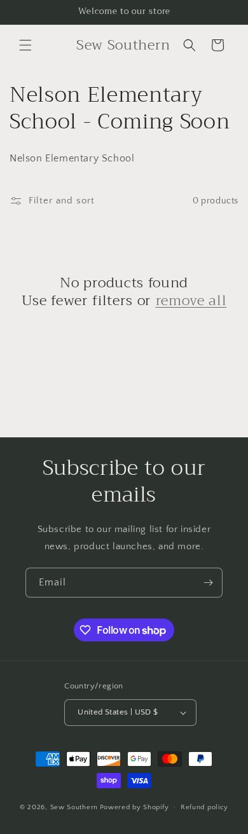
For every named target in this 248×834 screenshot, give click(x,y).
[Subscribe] (208, 583)
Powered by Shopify (134, 806)
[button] (25, 45)
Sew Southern (74, 806)
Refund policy (204, 807)
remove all (191, 301)
